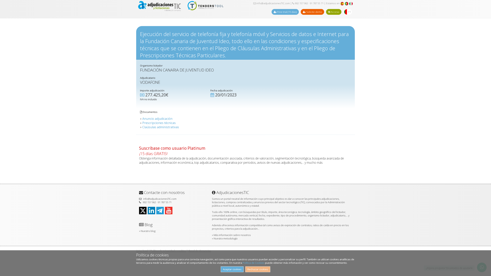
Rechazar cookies (257, 269)
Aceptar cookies (232, 269)
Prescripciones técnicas (159, 123)
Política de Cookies (253, 262)
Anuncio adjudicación (157, 119)
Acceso (334, 12)
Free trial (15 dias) (287, 12)
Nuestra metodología (225, 238)
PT (349, 12)
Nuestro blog (148, 231)
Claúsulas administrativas (160, 127)
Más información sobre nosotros (232, 235)
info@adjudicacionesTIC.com (273, 3)
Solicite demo (314, 12)
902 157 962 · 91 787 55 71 (309, 3)
